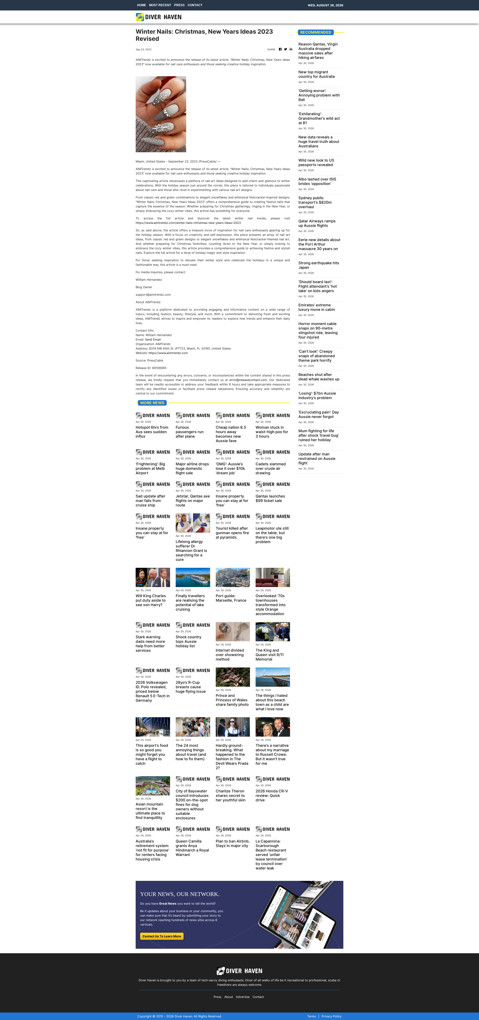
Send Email (153, 339)
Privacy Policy (332, 1016)
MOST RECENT (160, 5)
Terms (311, 1016)
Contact (258, 997)
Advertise (243, 997)
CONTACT (195, 5)
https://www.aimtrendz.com (168, 353)
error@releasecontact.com (248, 380)
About (228, 997)
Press (217, 997)
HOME (141, 5)
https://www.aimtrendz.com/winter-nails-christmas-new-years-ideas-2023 (188, 223)
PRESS (179, 5)
